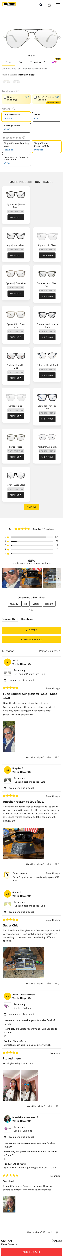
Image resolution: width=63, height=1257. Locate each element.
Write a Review (38, 640)
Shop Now (15, 217)
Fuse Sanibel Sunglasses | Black (30, 781)
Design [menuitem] (49, 603)
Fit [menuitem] (25, 603)
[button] (59, 37)
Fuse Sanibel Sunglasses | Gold (29, 673)
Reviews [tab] (10, 619)
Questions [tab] (27, 619)
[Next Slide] (58, 578)
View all (31, 507)
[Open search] (41, 4)
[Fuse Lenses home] (9, 5)
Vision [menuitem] (36, 603)
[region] (31, 578)
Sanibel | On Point (23, 1008)
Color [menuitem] (31, 610)
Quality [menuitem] (14, 603)
